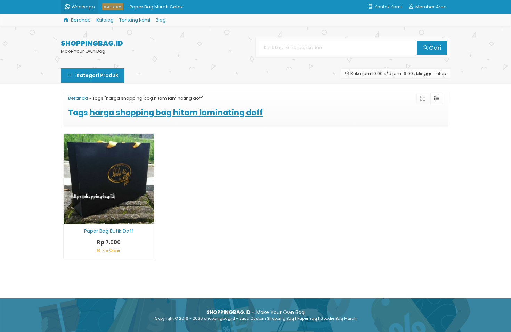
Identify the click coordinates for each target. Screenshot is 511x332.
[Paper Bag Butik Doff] (109, 178)
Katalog (105, 20)
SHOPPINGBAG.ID (92, 44)
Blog (161, 20)
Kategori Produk (96, 75)
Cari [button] (434, 47)
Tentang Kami (134, 20)
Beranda (80, 20)
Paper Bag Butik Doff (108, 230)
